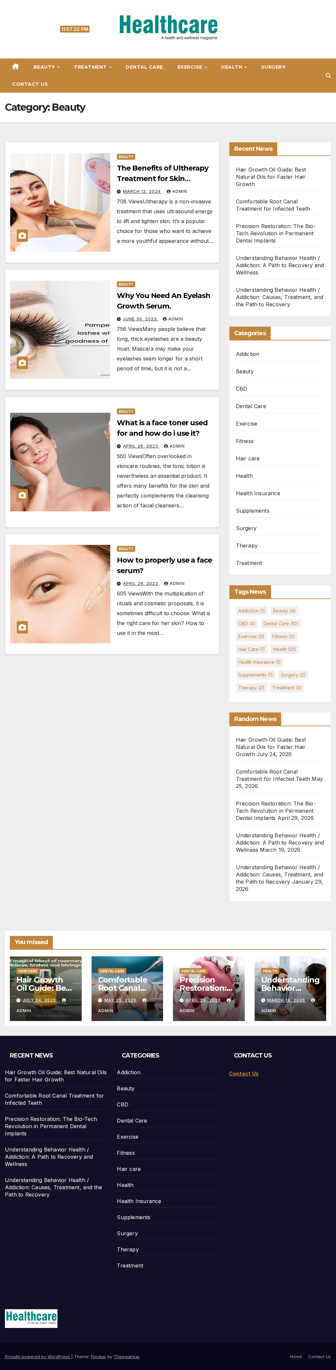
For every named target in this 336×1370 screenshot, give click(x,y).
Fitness (245, 441)
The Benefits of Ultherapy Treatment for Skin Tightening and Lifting (162, 179)
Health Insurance (258, 493)
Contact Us (30, 84)
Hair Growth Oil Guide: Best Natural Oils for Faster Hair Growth (271, 176)
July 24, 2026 (40, 1000)
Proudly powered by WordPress (38, 1356)
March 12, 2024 (142, 191)
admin (179, 191)
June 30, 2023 (140, 318)
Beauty (45, 67)
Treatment (91, 67)
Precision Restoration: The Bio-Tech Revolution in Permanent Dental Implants (276, 233)
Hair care (248, 458)
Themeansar (126, 1356)
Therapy (247, 545)
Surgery (273, 67)
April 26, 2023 (141, 446)
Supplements (252, 510)
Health (232, 67)
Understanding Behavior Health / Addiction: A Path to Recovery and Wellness (280, 265)
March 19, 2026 (286, 1000)
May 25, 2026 (121, 1000)
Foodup (98, 1356)
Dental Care (144, 67)
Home (296, 1356)
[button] (328, 75)
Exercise (191, 67)
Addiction (248, 354)
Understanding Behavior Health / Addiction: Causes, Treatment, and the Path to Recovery (280, 297)
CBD (241, 388)
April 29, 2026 (204, 1000)
